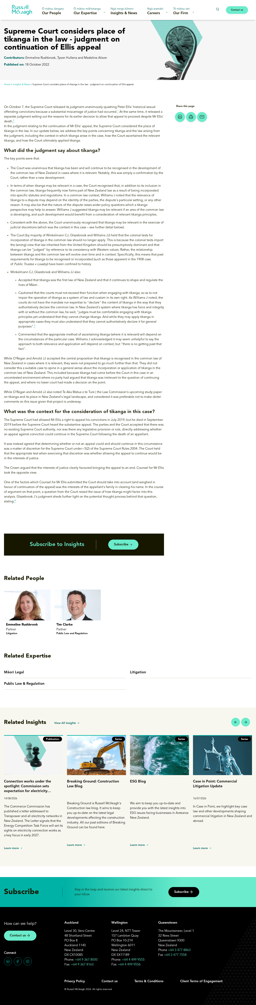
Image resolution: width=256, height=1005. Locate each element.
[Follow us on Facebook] (18, 961)
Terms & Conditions (148, 981)
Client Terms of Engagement (201, 981)
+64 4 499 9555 (133, 959)
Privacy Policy (74, 981)
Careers (155, 11)
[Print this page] (191, 117)
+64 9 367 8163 (82, 964)
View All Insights (65, 723)
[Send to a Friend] (202, 117)
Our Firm (181, 11)
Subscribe (121, 544)
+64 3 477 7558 (175, 955)
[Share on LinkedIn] (180, 117)
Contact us (237, 10)
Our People (53, 11)
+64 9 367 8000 (86, 959)
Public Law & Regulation (24, 684)
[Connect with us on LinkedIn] (8, 961)
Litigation (138, 672)
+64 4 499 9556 (129, 964)
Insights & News (124, 11)
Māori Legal (14, 672)
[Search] (217, 9)
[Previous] (235, 722)
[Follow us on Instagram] (28, 961)
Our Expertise (87, 11)
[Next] (245, 722)
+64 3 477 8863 (179, 950)
